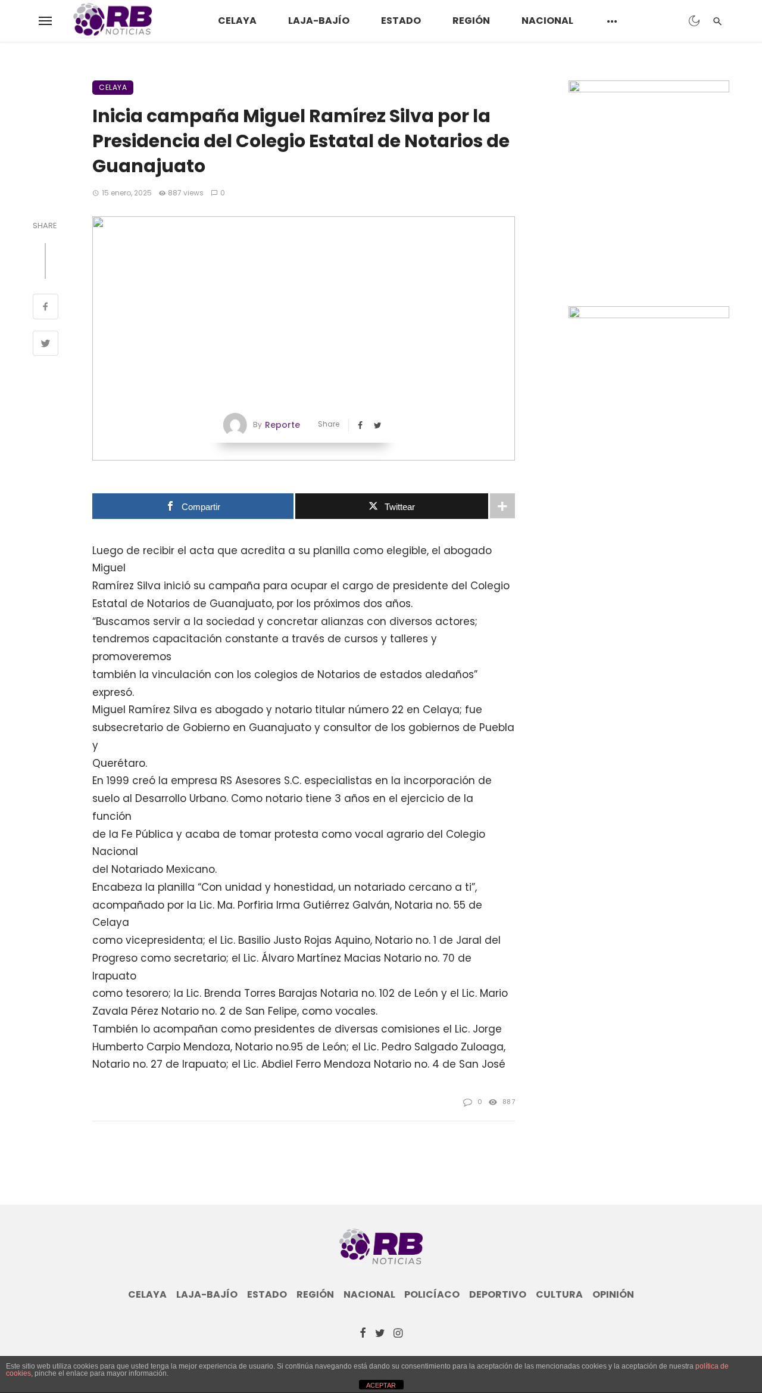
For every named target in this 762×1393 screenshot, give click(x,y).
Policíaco (432, 1294)
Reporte (282, 425)
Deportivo (497, 1294)
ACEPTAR (381, 1385)
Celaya (237, 20)
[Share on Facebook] (45, 308)
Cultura (559, 1294)
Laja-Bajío (318, 20)
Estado (401, 20)
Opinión (613, 1294)
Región (471, 20)
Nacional (547, 20)
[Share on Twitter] (45, 345)
